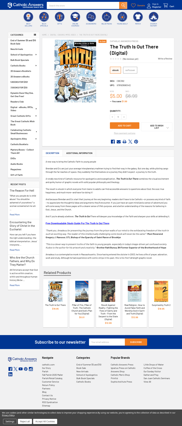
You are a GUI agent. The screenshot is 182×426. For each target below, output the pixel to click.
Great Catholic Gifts (21, 116)
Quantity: (115, 110)
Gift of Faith (17, 175)
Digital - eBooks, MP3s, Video (22, 109)
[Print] (124, 141)
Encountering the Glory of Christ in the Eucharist (22, 225)
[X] (130, 141)
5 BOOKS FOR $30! (19, 82)
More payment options (124, 133)
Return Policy (48, 385)
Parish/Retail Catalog (52, 378)
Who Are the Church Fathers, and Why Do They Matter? (22, 261)
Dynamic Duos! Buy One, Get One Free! (22, 94)
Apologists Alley (19, 138)
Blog (44, 392)
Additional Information (79, 153)
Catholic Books (18, 65)
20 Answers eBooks (20, 76)
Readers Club (17, 101)
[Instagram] (30, 369)
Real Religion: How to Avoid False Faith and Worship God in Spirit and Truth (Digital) (134, 309)
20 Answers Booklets (21, 71)
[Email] (119, 141)
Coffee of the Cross (153, 368)
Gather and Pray (151, 374)
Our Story (46, 368)
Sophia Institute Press (121, 381)
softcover (130, 70)
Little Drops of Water (154, 364)
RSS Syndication (50, 402)
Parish (45, 371)
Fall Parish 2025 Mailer (52, 374)
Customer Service (50, 381)
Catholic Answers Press (122, 364)
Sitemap (46, 405)
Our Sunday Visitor (152, 371)
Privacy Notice (49, 398)
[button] (156, 126)
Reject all (25, 421)
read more (15, 214)
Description (52, 153)
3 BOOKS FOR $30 (19, 87)
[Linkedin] (10, 374)
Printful (114, 378)
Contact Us (47, 395)
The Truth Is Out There (55, 305)
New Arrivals (17, 49)
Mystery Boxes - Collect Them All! (22, 151)
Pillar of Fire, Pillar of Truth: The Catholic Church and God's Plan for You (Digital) (82, 309)
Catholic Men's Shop (120, 374)
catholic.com (48, 364)
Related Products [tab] (57, 272)
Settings (10, 421)
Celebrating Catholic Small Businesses (21, 132)
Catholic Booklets (19, 144)
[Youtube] (20, 369)
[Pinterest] (136, 141)
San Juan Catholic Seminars (157, 378)
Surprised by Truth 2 (161, 305)
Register (156, 6)
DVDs (13, 158)
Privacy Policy (8, 415)
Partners (46, 388)
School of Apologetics (22, 54)
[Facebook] (113, 141)
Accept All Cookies (45, 421)
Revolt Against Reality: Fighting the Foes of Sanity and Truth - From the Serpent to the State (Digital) (108, 312)
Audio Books (17, 164)
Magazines (16, 169)
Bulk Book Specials (20, 60)
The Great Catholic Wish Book (23, 123)
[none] (75, 71)
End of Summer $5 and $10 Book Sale (23, 42)
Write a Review (165, 58)
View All (147, 381)
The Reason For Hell (22, 190)
